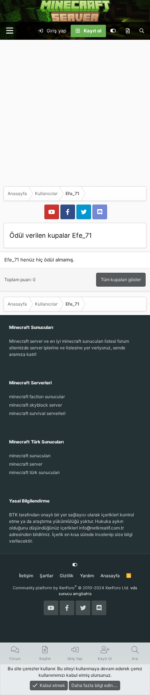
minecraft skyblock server (35, 405)
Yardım (87, 575)
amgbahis (82, 593)
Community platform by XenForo (71, 587)
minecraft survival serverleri (37, 413)
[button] (9, 31)
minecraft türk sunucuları (34, 472)
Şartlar (46, 575)
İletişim (26, 575)
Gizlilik (67, 575)
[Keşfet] (127, 31)
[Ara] (142, 31)
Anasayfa (110, 575)
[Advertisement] (75, 111)
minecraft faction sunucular (37, 396)
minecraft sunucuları (30, 455)
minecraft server (25, 464)
